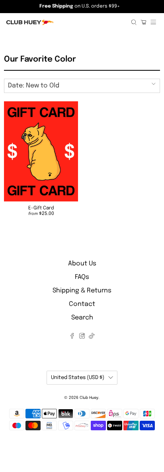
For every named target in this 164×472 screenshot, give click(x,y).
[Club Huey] (65, 22)
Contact (82, 304)
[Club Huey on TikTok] (91, 337)
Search (82, 317)
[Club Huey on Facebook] (72, 337)
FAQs (82, 277)
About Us (82, 263)
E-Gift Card (41, 208)
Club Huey (89, 398)
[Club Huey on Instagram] (82, 337)
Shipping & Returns (82, 290)
